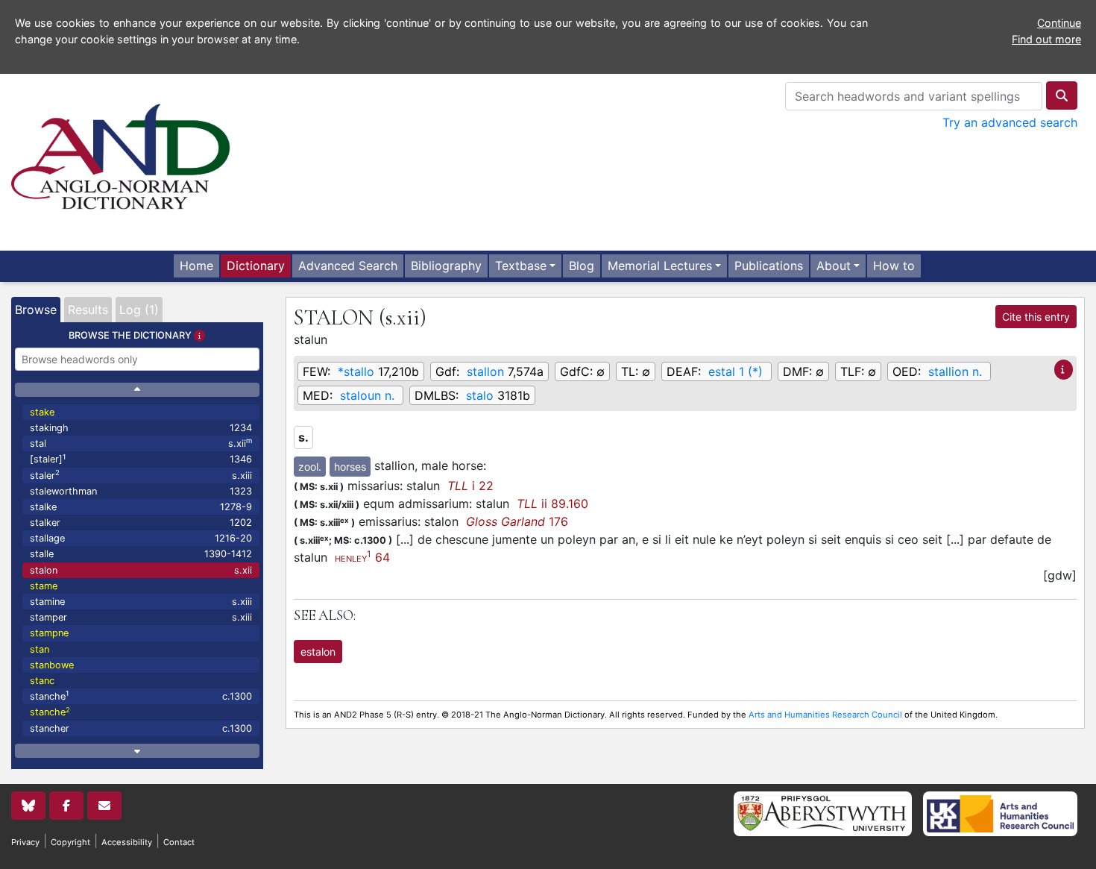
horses (350, 466)
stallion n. (955, 371)
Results (88, 309)
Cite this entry (1036, 316)
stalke (141, 506)
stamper (141, 617)
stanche (141, 695)
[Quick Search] (1061, 95)
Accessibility (126, 842)
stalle (141, 553)
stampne (49, 633)
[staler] (141, 459)
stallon (485, 371)
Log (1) (139, 309)
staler (141, 474)
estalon (318, 651)
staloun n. (367, 395)
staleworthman (141, 491)
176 (517, 521)
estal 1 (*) (735, 371)
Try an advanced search (1009, 122)
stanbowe (52, 665)
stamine (141, 601)
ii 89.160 (552, 503)
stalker (141, 522)
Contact (179, 842)
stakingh (141, 427)
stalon (141, 570)
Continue (1059, 22)
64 (362, 557)
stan (39, 649)
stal (141, 442)
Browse (36, 309)
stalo (480, 395)
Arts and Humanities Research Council (825, 714)
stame (43, 586)
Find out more (1046, 39)
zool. (309, 466)
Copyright (70, 842)
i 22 (470, 485)
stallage (141, 538)
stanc (42, 680)
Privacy (25, 842)
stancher (141, 728)
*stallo (356, 371)
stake (42, 412)
